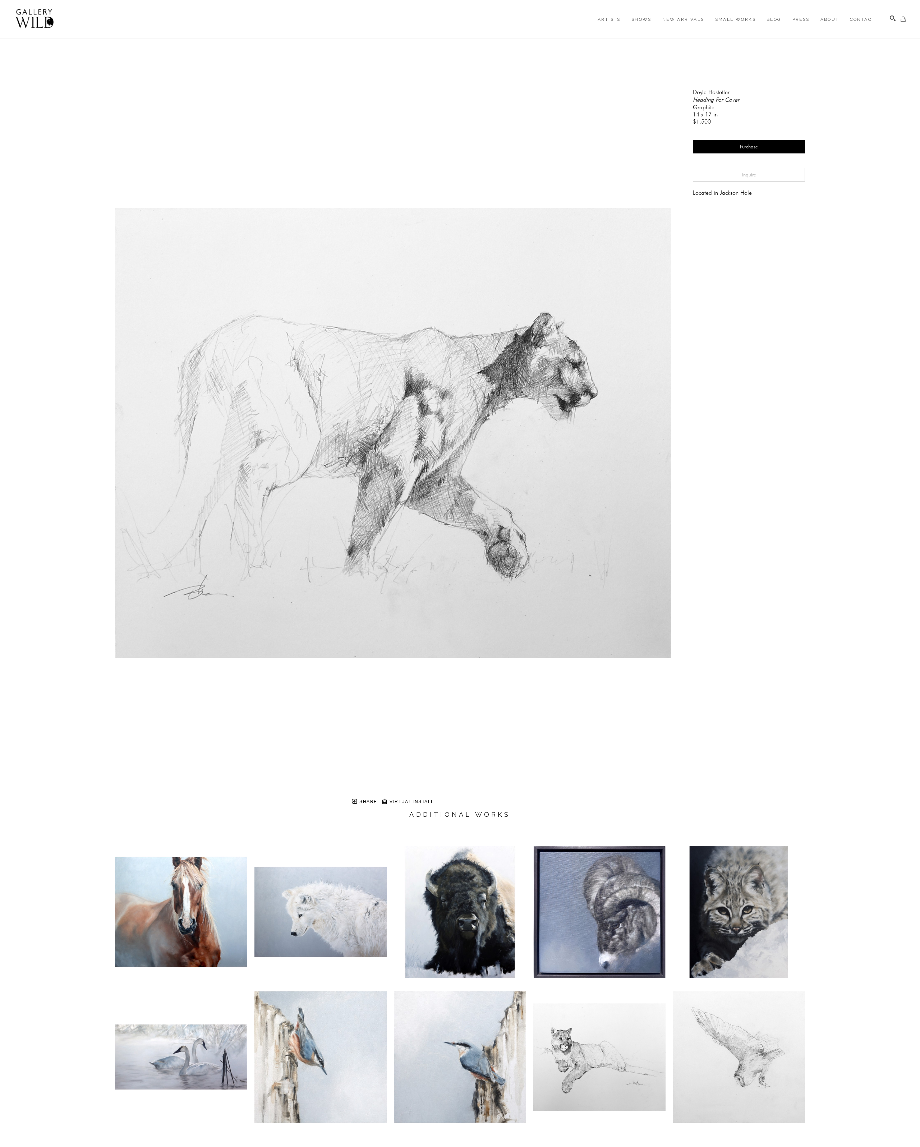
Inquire (749, 175)
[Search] (893, 18)
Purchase (749, 146)
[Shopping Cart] (903, 19)
